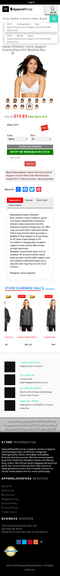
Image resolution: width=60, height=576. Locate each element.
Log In (31, 2)
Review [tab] (28, 200)
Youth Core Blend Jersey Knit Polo (42, 337)
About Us (7, 486)
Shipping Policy (10, 499)
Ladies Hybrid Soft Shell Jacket (18, 337)
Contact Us (8, 490)
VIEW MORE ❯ (50, 289)
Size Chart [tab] (42, 200)
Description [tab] (15, 200)
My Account (8, 495)
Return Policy (9, 503)
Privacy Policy (10, 507)
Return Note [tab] (15, 205)
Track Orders (9, 512)
